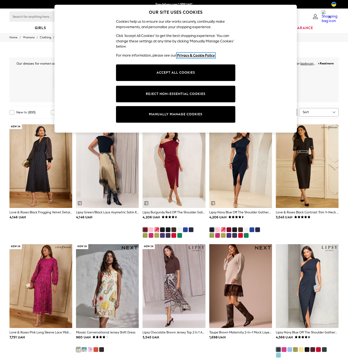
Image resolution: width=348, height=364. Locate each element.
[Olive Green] (156, 235)
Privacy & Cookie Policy (196, 55)
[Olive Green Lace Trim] (145, 235)
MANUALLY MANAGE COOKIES (175, 114)
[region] (175, 69)
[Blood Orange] (96, 349)
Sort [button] (306, 112)
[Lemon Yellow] (301, 349)
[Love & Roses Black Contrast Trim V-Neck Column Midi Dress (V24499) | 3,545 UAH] (307, 166)
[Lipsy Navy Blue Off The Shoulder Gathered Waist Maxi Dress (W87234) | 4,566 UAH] (307, 286)
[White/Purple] (90, 349)
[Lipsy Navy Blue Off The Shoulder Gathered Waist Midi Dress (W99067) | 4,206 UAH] (240, 166)
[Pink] (151, 235)
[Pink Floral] (156, 229)
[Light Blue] (289, 349)
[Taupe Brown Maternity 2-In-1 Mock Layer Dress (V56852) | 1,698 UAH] (240, 286)
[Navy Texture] (168, 235)
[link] (315, 16)
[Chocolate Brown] (173, 229)
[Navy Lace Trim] (191, 229)
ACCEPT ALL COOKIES (175, 73)
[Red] (173, 235)
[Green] (179, 235)
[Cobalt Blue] (185, 229)
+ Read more (326, 63)
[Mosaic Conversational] (78, 349)
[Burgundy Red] (145, 229)
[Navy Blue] (168, 229)
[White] (179, 229)
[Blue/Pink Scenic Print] (84, 349)
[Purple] (162, 235)
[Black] (162, 229)
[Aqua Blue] (278, 355)
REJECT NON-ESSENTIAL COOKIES (175, 94)
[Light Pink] (151, 229)
